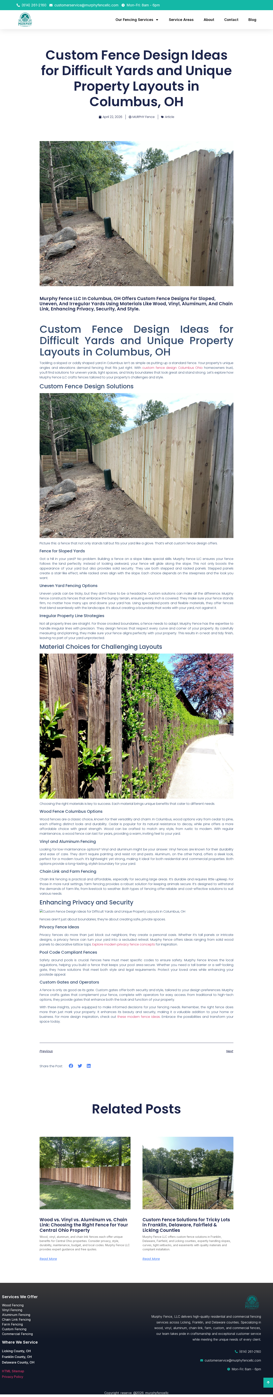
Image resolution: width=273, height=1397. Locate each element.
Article (169, 117)
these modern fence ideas (138, 1016)
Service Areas (181, 20)
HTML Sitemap (13, 1371)
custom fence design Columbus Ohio (172, 367)
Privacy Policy (12, 1377)
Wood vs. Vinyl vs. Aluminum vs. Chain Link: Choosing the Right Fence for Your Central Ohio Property (84, 1225)
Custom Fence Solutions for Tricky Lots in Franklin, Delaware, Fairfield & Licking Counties (186, 1225)
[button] (71, 1066)
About (209, 20)
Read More (48, 1259)
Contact (231, 20)
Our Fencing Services (134, 20)
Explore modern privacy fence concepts (123, 944)
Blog (252, 20)
